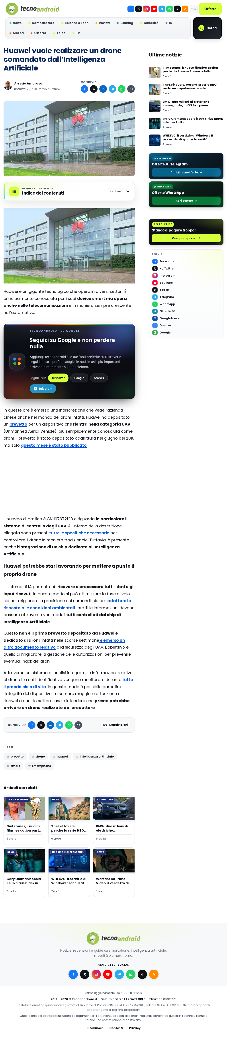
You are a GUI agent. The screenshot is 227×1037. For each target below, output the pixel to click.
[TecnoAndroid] (32, 9)
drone (40, 756)
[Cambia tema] (194, 9)
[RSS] (185, 9)
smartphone (41, 766)
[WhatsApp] (121, 89)
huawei (62, 756)
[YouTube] (154, 9)
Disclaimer (94, 1028)
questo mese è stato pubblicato (54, 445)
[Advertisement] (69, 484)
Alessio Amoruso (28, 83)
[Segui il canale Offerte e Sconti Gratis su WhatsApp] (169, 9)
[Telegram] (162, 9)
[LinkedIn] (103, 89)
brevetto (18, 424)
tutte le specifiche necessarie (78, 533)
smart (15, 766)
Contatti (116, 1028)
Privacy (135, 1028)
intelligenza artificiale (97, 756)
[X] (138, 9)
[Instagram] (146, 9)
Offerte (210, 9)
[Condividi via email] (131, 89)
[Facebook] (130, 9)
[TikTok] (177, 9)
